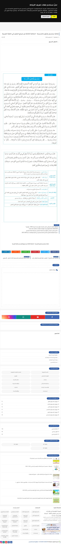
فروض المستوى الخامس (52, 409)
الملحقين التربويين (5, 516)
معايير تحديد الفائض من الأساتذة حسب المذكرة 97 (41, 458)
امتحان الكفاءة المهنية (16, 372)
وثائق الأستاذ (16, 391)
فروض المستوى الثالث (52, 404)
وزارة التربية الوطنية (53, 360)
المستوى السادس (25, 521)
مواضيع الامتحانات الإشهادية (51, 357)
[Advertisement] (30, 57)
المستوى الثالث (25, 511)
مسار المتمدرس (53, 362)
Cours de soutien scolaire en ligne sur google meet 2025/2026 (43, 228)
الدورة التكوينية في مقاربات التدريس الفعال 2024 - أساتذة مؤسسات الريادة (52, 513)
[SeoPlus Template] (60, 542)
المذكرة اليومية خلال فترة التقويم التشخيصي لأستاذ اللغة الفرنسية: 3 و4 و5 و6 (34, 498)
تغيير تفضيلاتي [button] (46, 16)
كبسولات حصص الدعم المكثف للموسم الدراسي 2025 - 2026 (38, 466)
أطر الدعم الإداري (15, 511)
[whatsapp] (23, 317)
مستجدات (45, 391)
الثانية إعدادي (55, 434)
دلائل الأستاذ (16, 379)
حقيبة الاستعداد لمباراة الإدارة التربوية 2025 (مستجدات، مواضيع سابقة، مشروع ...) (33, 482)
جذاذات (45, 379)
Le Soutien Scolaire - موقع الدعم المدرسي (38, 541)
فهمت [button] (54, 16)
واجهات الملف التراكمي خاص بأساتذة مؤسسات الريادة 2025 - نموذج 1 (42, 227)
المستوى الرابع (35, 520)
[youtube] (38, 317)
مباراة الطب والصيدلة (14, 531)
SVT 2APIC (16, 444)
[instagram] (9, 317)
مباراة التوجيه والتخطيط (5, 526)
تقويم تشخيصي (45, 376)
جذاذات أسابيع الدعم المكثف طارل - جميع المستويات (40, 474)
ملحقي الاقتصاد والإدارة (4, 536)
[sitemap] (11, 542)
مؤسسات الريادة (45, 387)
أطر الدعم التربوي (4, 511)
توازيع (16, 376)
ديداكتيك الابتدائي (45, 383)
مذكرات (16, 387)
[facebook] (52, 317)
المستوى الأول (35, 511)
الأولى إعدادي (55, 431)
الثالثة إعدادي (55, 429)
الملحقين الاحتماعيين (14, 516)
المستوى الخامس (25, 516)
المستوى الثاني (35, 515)
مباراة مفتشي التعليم (5, 531)
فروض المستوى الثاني (53, 407)
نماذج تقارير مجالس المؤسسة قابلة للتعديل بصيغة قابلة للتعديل (42, 230)
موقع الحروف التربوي (53, 355)
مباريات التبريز (15, 535)
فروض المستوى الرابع (53, 412)
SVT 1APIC (45, 444)
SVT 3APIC (45, 448)
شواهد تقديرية (16, 383)
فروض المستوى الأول (53, 401)
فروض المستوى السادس (52, 415)
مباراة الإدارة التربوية (4, 521)
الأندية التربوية (45, 372)
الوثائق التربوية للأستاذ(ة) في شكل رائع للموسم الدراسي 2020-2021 (37, 490)
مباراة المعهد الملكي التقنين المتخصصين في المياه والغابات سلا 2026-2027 (40, 232)
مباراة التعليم (15, 525)
